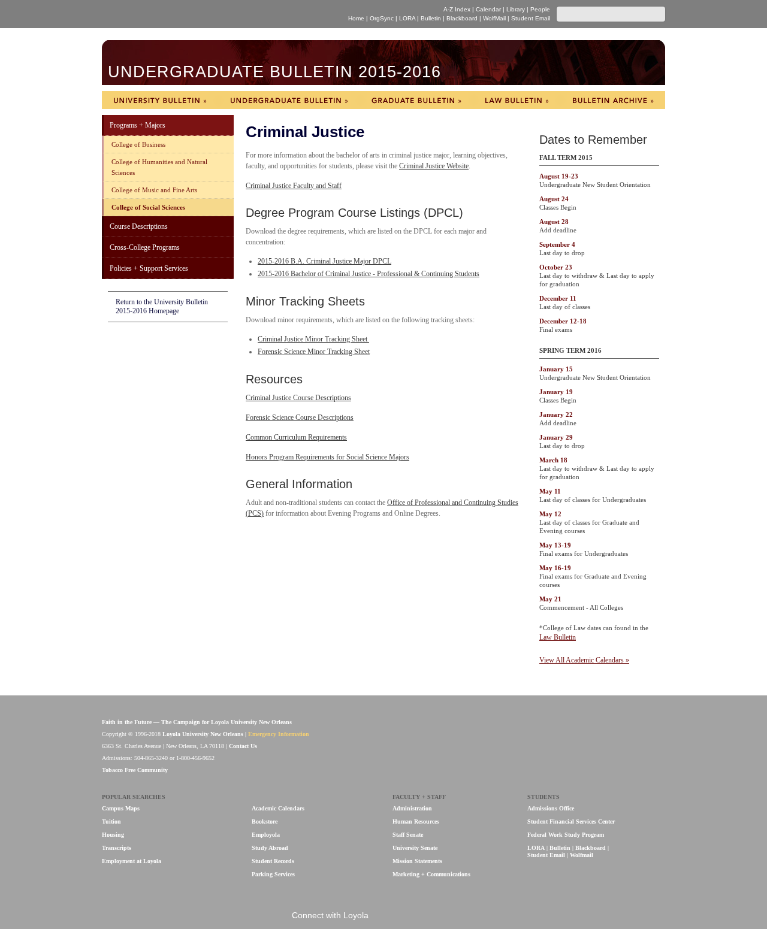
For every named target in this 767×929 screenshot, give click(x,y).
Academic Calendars (278, 808)
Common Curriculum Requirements (296, 437)
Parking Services (273, 874)
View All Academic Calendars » (584, 660)
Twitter (426, 916)
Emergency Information (278, 734)
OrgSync (382, 18)
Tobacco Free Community (135, 770)
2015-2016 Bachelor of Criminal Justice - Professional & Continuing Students (368, 274)
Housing (113, 834)
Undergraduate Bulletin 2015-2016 (274, 72)
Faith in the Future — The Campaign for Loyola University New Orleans (197, 722)
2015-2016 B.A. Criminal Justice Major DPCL (324, 261)
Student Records (273, 861)
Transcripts (116, 848)
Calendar (488, 9)
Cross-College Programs (145, 247)
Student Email (530, 18)
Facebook (386, 916)
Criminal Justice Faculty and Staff (294, 185)
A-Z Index (456, 9)
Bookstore (264, 821)
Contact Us (243, 746)
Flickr (406, 916)
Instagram (447, 916)
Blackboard (462, 18)
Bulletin (431, 18)
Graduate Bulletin (416, 100)
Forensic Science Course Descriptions (300, 417)
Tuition (111, 821)
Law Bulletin (516, 100)
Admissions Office (550, 808)
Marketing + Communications (431, 874)
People (540, 9)
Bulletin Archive (612, 100)
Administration (412, 808)
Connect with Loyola (330, 915)
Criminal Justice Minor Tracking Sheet (313, 339)
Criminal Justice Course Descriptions (298, 398)
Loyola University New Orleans (206, 14)
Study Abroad (270, 848)
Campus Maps (121, 808)
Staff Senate (407, 834)
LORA (407, 18)
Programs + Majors (137, 125)
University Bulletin (160, 100)
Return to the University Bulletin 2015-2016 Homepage (162, 306)
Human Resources (415, 821)
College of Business (138, 144)
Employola (266, 834)
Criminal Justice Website (434, 166)
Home (356, 18)
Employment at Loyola (131, 861)
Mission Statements (417, 861)
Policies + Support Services (149, 268)
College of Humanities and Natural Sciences (159, 167)
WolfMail (494, 18)
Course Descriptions (139, 226)
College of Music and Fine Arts (154, 189)
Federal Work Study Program (565, 834)
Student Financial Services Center (571, 821)
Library (515, 9)
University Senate (414, 848)
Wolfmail (581, 855)
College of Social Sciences (148, 207)
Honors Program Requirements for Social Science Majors (327, 457)
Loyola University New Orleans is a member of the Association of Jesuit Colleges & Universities (639, 740)
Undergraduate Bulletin (289, 100)
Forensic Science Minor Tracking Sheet (314, 351)
